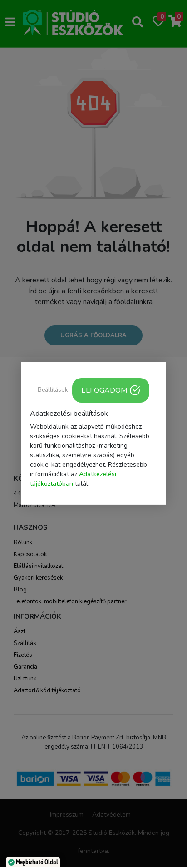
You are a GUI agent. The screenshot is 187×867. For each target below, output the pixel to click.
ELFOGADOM (104, 390)
